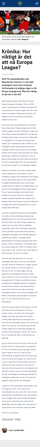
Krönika (17, 419)
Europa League (8, 419)
